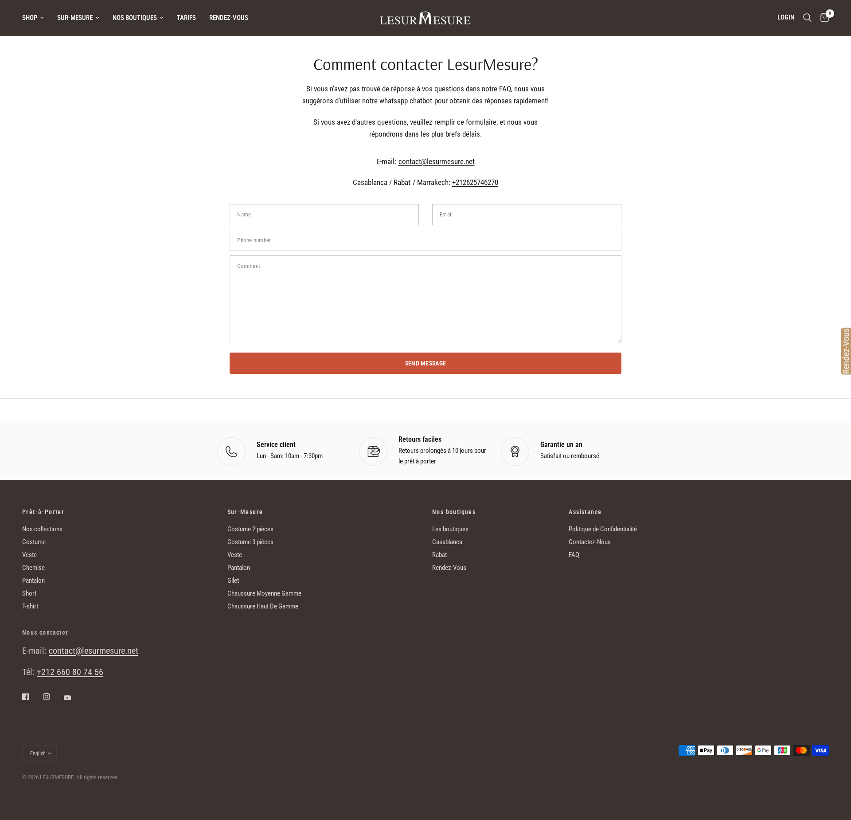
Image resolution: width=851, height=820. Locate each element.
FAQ (574, 555)
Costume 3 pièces (250, 542)
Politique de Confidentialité (603, 529)
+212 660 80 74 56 (70, 672)
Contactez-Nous (590, 542)
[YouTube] (73, 697)
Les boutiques (450, 529)
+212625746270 (475, 182)
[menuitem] (36, 17)
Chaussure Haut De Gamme (262, 606)
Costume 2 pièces (250, 529)
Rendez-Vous (228, 18)
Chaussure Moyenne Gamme (264, 593)
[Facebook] (32, 696)
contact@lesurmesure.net (436, 161)
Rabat (439, 555)
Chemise (33, 568)
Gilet (233, 581)
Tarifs (186, 18)
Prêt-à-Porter (43, 512)
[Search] (807, 17)
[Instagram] (52, 696)
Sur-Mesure (75, 18)
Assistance (585, 512)
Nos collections (42, 529)
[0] (822, 17)
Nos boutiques (135, 18)
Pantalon (33, 581)
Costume (34, 542)
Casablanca (447, 542)
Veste (29, 555)
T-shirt (30, 606)
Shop (29, 18)
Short (29, 593)
